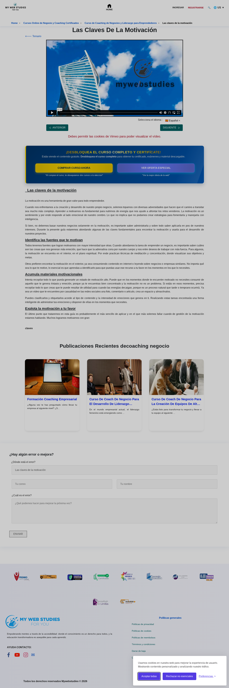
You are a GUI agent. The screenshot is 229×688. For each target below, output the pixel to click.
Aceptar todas (149, 676)
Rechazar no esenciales (179, 676)
